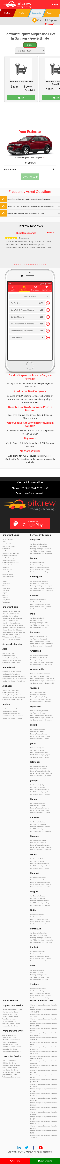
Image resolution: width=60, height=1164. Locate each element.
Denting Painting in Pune (38, 975)
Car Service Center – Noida (39, 924)
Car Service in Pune (37, 970)
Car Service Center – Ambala (12, 718)
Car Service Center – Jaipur (39, 757)
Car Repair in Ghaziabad (38, 657)
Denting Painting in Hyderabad (41, 715)
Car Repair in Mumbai (37, 880)
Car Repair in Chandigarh (39, 583)
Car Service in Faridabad (38, 637)
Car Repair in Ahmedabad (11, 674)
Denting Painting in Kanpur (39, 808)
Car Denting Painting (9, 555)
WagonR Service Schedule (11, 611)
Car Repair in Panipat (37, 954)
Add (22, 97)
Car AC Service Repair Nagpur (40, 903)
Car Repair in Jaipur (37, 750)
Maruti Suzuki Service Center (12, 1010)
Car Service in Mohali (37, 859)
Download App (7, 544)
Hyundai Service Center (10, 1012)
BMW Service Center (9, 1037)
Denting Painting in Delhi (39, 623)
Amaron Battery (7, 572)
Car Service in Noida (37, 914)
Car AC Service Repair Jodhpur (40, 792)
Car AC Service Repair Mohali (40, 866)
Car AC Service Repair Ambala (12, 716)
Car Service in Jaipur (37, 748)
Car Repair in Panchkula (38, 935)
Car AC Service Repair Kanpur (40, 810)
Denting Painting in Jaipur (39, 752)
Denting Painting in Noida (39, 919)
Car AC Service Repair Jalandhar (41, 773)
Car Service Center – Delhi (39, 627)
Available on (33, 523)
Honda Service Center (9, 1014)
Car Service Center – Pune (39, 979)
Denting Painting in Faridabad (40, 641)
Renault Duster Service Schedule (13, 632)
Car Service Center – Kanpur (40, 813)
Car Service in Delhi (37, 618)
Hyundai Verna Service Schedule (13, 628)
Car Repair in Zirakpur (38, 991)
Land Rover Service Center (11, 1047)
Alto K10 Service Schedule (11, 614)
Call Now (16, 1160)
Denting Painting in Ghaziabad (40, 660)
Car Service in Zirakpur (38, 988)
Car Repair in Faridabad (38, 639)
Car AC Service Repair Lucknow (41, 829)
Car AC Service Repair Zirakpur (40, 995)
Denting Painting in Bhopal (39, 567)
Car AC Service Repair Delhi (39, 625)
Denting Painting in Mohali (39, 863)
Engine (4, 593)
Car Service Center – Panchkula (41, 942)
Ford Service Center (9, 1021)
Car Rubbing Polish (8, 560)
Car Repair (6, 551)
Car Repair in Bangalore (38, 546)
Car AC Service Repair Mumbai (40, 884)
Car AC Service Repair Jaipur (40, 755)
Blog (3, 541)
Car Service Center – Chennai (40, 609)
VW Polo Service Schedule (11, 635)
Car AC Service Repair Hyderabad (41, 718)
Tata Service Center (9, 1019)
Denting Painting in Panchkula (40, 938)
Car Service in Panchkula (38, 933)
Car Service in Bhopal (37, 562)
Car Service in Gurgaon (38, 692)
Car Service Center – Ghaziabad (41, 664)
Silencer (5, 597)
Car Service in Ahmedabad (11, 672)
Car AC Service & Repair (10, 553)
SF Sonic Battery (8, 574)
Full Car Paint (7, 565)
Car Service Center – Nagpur (40, 905)
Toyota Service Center (10, 1017)
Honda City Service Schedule (12, 630)
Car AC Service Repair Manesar (41, 847)
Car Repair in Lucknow (38, 824)
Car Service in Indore (37, 729)
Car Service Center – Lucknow (40, 831)
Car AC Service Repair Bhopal (40, 569)
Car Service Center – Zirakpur (40, 998)
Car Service (6, 548)
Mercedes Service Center (11, 1040)
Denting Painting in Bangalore (40, 549)
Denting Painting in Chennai (40, 604)
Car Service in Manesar (38, 840)
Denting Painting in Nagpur (39, 901)
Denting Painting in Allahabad (12, 695)
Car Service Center (8, 546)
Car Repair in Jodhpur (37, 787)
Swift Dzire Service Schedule (12, 618)
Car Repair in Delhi (36, 620)
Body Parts (6, 600)
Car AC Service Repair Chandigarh (41, 588)
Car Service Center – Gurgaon (40, 701)
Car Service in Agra (8, 653)
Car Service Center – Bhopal (40, 572)
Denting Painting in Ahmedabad (13, 676)
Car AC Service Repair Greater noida (42, 681)
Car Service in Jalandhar (38, 766)
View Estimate (46, 1160)
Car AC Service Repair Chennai (40, 606)
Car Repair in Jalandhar (38, 769)
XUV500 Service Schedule (11, 639)
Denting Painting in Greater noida (42, 678)
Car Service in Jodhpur (38, 785)
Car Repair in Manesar (38, 843)
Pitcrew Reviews (30, 226)
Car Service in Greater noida (40, 674)
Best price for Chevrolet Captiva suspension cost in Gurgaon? (29, 199)
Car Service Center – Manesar (40, 850)
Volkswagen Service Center (11, 1051)
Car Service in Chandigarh (39, 581)
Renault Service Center (10, 1026)
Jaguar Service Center (9, 1049)
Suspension (6, 583)
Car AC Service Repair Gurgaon (40, 699)
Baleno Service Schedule (10, 621)
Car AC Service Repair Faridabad (41, 644)
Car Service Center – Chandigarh (41, 590)
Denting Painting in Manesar (40, 845)
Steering (5, 595)
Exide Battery (7, 569)
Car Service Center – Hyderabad (41, 720)
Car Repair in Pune (36, 972)
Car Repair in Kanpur (37, 806)
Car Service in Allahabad (10, 690)
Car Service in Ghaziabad (39, 655)
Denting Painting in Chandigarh (41, 586)
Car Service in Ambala (10, 709)
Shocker (5, 586)
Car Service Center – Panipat (40, 961)
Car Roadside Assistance (11, 562)
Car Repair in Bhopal (37, 565)
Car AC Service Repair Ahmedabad (14, 679)
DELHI (52, 233)
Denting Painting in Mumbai (40, 882)
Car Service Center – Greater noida (42, 683)
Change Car (51, 24)
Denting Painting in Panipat (39, 956)
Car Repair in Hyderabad (38, 713)
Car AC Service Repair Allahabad (13, 697)
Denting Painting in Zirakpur (40, 993)
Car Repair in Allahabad (10, 692)
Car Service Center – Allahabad (13, 699)
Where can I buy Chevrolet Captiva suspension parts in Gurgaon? (30, 206)
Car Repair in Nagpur (37, 898)
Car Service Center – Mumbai (40, 887)
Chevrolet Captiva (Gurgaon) (29, 158)
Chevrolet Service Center (11, 1024)
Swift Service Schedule (10, 616)
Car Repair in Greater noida (40, 676)
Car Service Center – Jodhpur (40, 794)
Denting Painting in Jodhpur (39, 789)
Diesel (30, 44)
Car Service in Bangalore (38, 544)
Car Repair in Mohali (37, 861)
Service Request (8, 539)
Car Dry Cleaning (8, 558)
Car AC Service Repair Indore (40, 736)
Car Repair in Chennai (37, 602)
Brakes (4, 579)
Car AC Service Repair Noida (40, 921)
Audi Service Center (9, 1035)
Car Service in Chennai (38, 600)
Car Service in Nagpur (37, 896)
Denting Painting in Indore (39, 734)
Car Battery (6, 567)
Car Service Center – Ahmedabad (13, 681)
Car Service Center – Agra (11, 662)
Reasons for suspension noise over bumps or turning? (26, 213)
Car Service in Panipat (38, 951)
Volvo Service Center (9, 1042)
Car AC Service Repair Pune (39, 977)
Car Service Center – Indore (39, 739)
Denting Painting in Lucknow (40, 826)
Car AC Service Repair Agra (11, 660)
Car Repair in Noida (37, 917)
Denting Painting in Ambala (11, 713)
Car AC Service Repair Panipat (40, 958)
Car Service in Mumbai (38, 877)
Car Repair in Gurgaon (38, 694)
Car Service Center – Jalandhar (40, 776)
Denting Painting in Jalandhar (40, 771)
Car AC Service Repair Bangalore (41, 551)
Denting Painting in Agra (10, 658)
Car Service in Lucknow (38, 822)
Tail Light (5, 590)
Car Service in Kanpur (37, 803)
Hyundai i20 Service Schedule (12, 625)
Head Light (6, 588)
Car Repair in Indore (37, 732)
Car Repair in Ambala (9, 711)
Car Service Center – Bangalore (41, 553)
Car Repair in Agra (8, 655)
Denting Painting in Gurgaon (40, 697)
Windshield (6, 602)
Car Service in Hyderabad (39, 711)
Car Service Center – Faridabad (41, 646)
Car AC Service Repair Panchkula (41, 940)
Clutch (4, 581)
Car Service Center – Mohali (40, 868)
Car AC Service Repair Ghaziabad (41, 662)
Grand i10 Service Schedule (11, 623)
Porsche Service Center (10, 1044)
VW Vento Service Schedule (11, 637)
